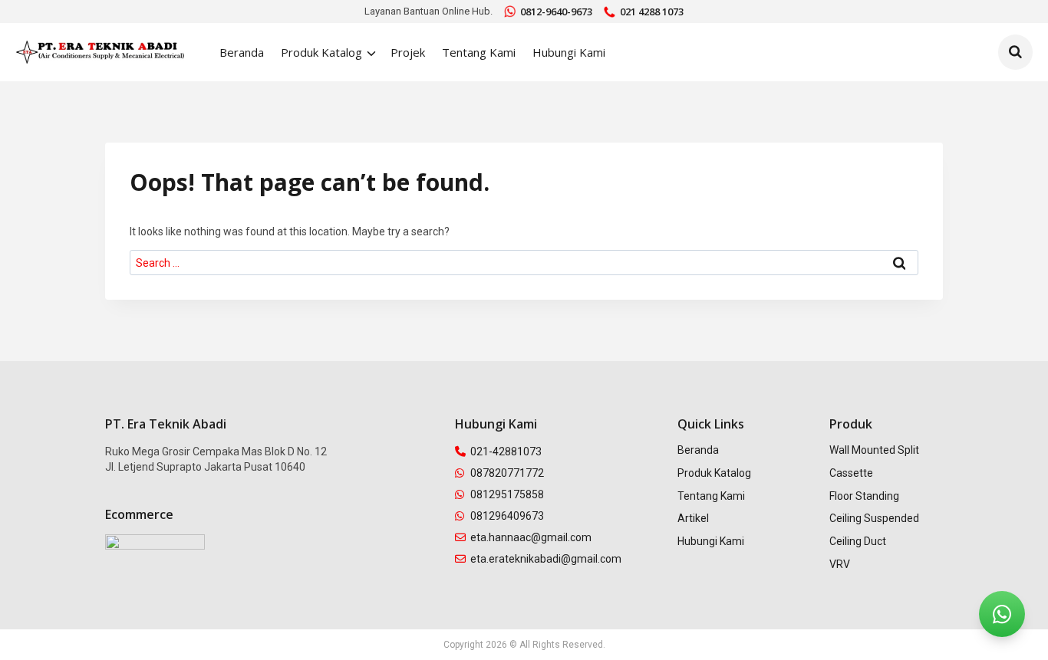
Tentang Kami (479, 52)
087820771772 (507, 473)
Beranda (241, 52)
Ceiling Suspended (874, 518)
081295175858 (507, 494)
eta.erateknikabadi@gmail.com (545, 559)
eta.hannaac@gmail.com (531, 537)
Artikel (693, 518)
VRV (839, 564)
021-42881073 (506, 451)
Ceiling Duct (857, 541)
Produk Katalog (714, 473)
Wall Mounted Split (874, 450)
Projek (408, 52)
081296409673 (507, 516)
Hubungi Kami (568, 52)
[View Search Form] (1015, 52)
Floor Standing (864, 496)
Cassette (851, 473)
